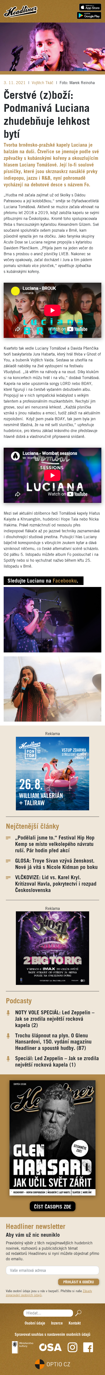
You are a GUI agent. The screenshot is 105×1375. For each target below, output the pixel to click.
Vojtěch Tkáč (43, 83)
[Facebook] (88, 1347)
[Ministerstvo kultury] (22, 1347)
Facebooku (65, 581)
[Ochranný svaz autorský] (50, 1347)
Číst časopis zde (52, 1207)
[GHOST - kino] (52, 948)
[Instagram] (72, 1347)
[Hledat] (77, 1313)
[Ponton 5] (52, 773)
